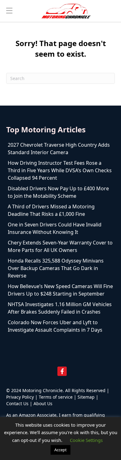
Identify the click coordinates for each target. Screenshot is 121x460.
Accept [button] (60, 450)
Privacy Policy (20, 397)
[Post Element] (60, 148)
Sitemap (86, 397)
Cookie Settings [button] (86, 440)
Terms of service (56, 397)
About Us (43, 403)
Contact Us (17, 403)
